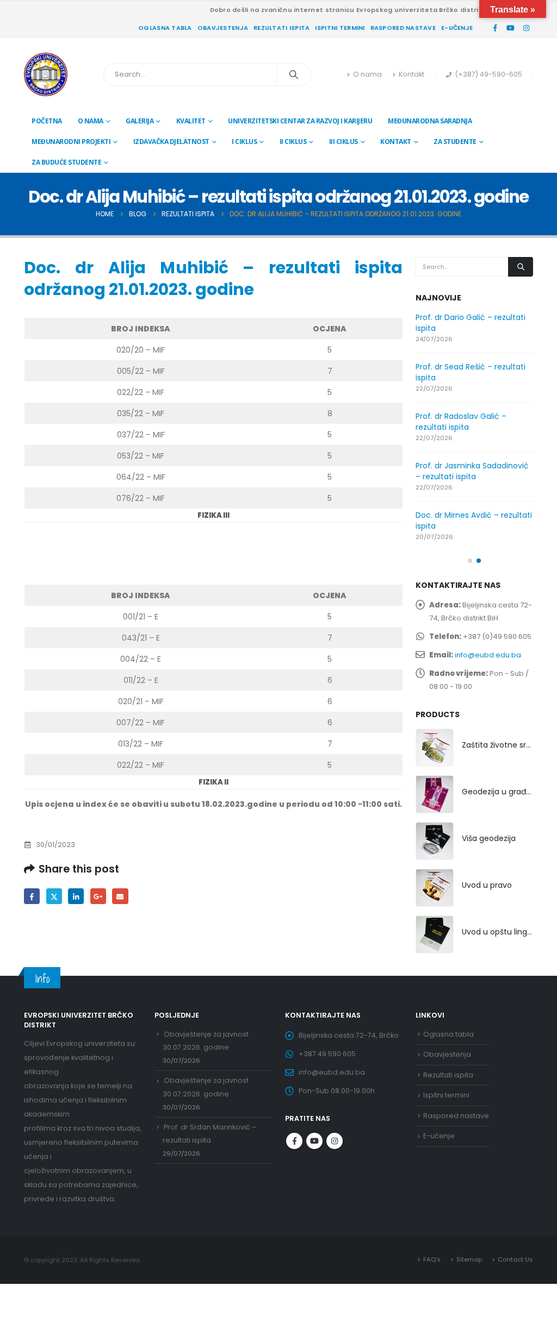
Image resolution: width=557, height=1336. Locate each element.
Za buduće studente (66, 162)
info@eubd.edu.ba (488, 655)
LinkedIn (76, 896)
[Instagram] (526, 28)
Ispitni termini (339, 27)
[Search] (294, 74)
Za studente (455, 141)
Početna (47, 121)
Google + (98, 896)
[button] (470, 561)
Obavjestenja (222, 27)
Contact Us (515, 1259)
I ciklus (244, 141)
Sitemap (469, 1259)
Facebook (32, 896)
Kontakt (411, 74)
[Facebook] (495, 28)
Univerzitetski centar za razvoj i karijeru (300, 121)
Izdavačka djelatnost (171, 141)
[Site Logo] (45, 74)
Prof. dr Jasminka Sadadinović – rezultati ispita (472, 471)
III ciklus (343, 141)
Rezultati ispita (281, 27)
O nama (367, 74)
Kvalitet (191, 121)
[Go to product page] (435, 748)
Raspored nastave (403, 27)
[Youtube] (511, 28)
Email (120, 896)
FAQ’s (432, 1259)
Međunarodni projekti (71, 141)
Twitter (54, 896)
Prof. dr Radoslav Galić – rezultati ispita (461, 421)
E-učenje (457, 27)
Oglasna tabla (165, 27)
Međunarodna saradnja (430, 121)
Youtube (314, 1141)
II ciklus (293, 141)
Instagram (334, 1141)
